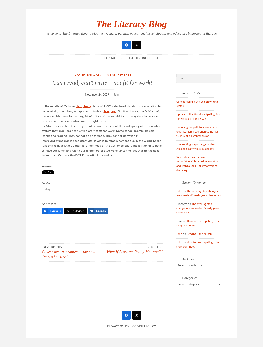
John (117, 94)
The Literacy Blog (131, 24)
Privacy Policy (118, 326)
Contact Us (113, 58)
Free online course (144, 58)
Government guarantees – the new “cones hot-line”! (68, 252)
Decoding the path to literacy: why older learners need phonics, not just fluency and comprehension (197, 131)
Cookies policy (144, 326)
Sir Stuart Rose (119, 75)
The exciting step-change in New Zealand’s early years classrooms (197, 208)
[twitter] (136, 45)
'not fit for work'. (88, 75)
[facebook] (126, 45)
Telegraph (110, 111)
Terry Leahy (83, 106)
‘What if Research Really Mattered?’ (134, 250)
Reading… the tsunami (200, 234)
